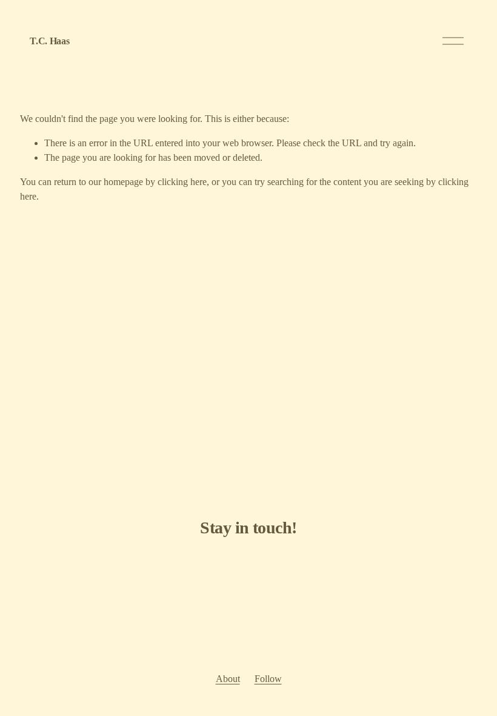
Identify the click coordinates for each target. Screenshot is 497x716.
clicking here (182, 182)
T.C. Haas (49, 41)
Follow (268, 679)
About (228, 679)
